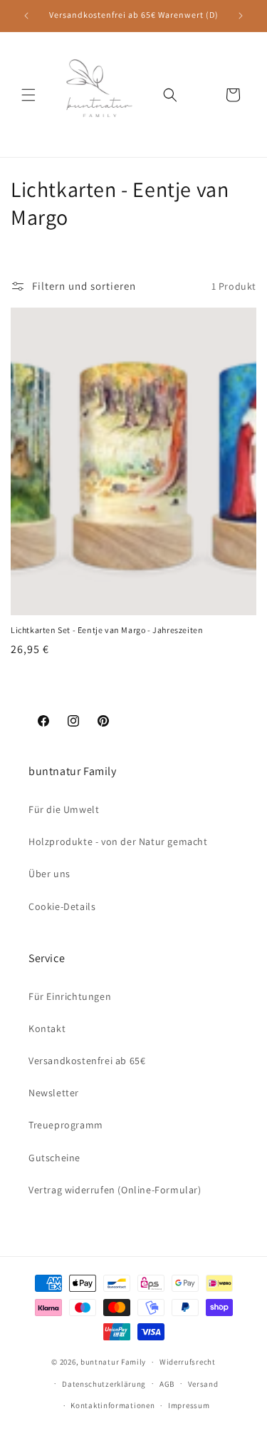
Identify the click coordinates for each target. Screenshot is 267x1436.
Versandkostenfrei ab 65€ (86, 1060)
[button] (28, 95)
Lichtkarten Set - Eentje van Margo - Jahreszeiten (107, 630)
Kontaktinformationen (112, 1405)
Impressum (188, 1405)
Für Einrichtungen (69, 996)
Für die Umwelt (63, 809)
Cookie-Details (61, 906)
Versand (203, 1384)
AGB (166, 1384)
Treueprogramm (65, 1124)
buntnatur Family (113, 1362)
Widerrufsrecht (187, 1362)
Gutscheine (54, 1157)
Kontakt (47, 1028)
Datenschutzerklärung (104, 1384)
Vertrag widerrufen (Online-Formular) (114, 1189)
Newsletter (53, 1092)
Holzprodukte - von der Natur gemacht (118, 841)
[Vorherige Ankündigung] (26, 15)
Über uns (49, 873)
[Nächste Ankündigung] (240, 15)
